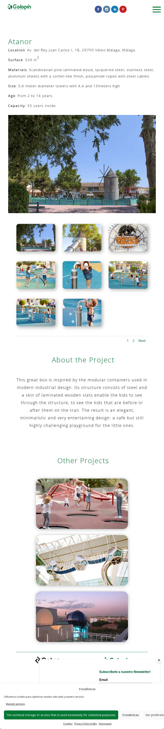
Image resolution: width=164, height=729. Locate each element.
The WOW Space (82, 559)
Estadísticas (130, 715)
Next (142, 340)
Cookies (67, 723)
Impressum (105, 723)
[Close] (159, 660)
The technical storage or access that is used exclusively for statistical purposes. (61, 715)
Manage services (15, 704)
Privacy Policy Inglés (85, 723)
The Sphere (82, 615)
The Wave (82, 503)
